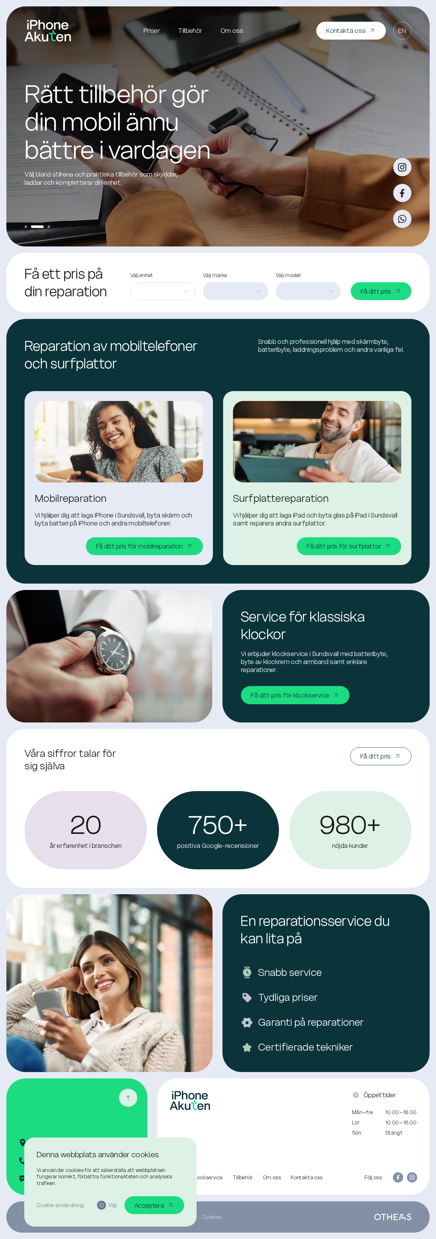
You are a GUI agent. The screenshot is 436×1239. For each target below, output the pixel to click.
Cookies (211, 1217)
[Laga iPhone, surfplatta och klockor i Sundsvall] (26, 226)
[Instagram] (412, 1177)
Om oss (232, 30)
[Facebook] (398, 1177)
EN (402, 30)
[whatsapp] (402, 219)
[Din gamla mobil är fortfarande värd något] (49, 226)
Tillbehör (190, 30)
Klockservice (207, 1177)
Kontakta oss (306, 1177)
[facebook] (402, 193)
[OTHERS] (392, 1217)
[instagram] (402, 167)
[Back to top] (128, 1098)
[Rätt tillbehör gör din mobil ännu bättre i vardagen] (37, 226)
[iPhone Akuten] (48, 31)
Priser (152, 30)
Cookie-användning (60, 1205)
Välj (113, 1205)
